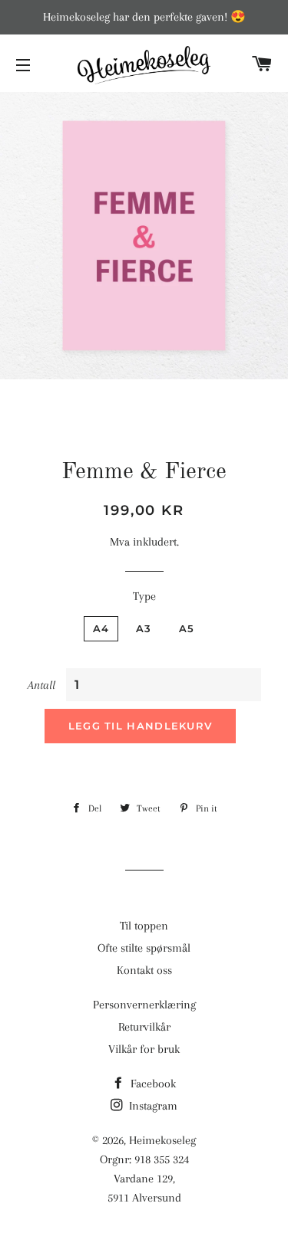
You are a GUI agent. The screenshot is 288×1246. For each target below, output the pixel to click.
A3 (144, 628)
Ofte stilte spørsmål (144, 948)
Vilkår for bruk (144, 1049)
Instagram (151, 1106)
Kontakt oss (144, 970)
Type (144, 596)
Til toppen (144, 926)
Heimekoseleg (162, 1140)
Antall (41, 685)
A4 (101, 628)
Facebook (151, 1083)
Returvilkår (144, 1027)
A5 (187, 628)
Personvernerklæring (144, 1005)
